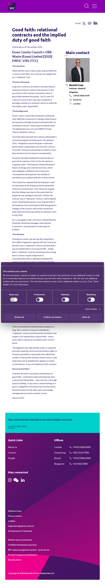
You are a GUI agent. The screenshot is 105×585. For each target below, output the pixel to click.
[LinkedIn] (95, 24)
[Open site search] (87, 6)
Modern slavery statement (20, 540)
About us (12, 447)
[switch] (39, 300)
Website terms (15, 511)
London (77, 103)
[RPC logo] (11, 6)
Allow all (86, 317)
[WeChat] (16, 482)
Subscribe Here (18, 426)
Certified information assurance (22, 545)
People (11, 458)
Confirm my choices (52, 317)
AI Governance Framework (20, 531)
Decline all (19, 317)
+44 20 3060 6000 (81, 447)
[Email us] (89, 24)
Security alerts (14, 560)
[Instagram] (10, 480)
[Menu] (94, 6)
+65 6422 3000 (80, 463)
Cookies (11, 521)
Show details (91, 309)
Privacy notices (15, 516)
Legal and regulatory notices (21, 526)
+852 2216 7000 (80, 452)
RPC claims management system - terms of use (28, 550)
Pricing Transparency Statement (22, 555)
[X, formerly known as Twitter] (84, 24)
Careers (12, 452)
